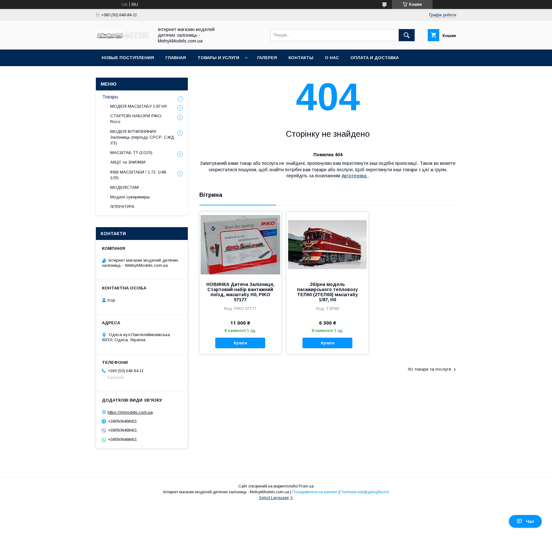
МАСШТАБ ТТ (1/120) (131, 152)
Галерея (267, 57)
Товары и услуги (218, 57)
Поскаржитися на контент (315, 492)
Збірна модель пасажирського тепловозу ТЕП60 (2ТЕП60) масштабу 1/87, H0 (327, 292)
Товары (110, 96)
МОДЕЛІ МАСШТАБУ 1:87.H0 (138, 106)
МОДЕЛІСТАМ (124, 187)
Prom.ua (306, 486)
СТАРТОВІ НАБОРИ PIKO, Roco (136, 118)
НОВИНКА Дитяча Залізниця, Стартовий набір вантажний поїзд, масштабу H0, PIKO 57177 (240, 292)
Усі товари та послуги (429, 369)
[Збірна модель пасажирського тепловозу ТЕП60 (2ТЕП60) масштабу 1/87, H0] (327, 244)
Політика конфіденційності (365, 492)
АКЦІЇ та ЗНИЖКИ (127, 162)
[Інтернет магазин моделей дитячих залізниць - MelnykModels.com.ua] (123, 36)
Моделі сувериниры (130, 197)
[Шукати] (407, 35)
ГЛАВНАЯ (175, 57)
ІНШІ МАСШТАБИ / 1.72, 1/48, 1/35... (138, 175)
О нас (332, 57)
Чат (530, 521)
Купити (240, 343)
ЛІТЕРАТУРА (122, 206)
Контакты (300, 57)
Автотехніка (354, 175)
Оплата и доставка (374, 57)
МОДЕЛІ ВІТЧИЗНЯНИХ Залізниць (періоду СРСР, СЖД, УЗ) (142, 137)
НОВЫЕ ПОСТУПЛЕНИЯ (128, 57)
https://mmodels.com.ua (130, 412)
